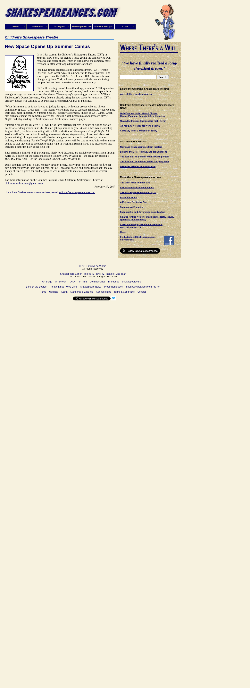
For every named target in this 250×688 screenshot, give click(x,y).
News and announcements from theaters (141, 147)
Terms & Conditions (124, 291)
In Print (83, 281)
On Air (73, 281)
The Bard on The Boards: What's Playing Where (144, 156)
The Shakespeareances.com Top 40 (138, 192)
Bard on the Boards (36, 286)
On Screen (61, 281)
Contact (142, 291)
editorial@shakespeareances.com (77, 192)
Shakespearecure (82, 26)
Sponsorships (103, 291)
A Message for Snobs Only (133, 202)
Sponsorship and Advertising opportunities (142, 212)
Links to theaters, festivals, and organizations (143, 152)
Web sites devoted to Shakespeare (137, 166)
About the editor (128, 197)
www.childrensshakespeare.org (136, 94)
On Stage (47, 281)
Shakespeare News (91, 286)
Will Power (37, 26)
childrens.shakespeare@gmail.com (24, 183)
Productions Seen (113, 286)
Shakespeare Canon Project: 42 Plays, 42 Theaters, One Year (93, 274)
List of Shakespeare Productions (137, 187)
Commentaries (97, 281)
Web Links (71, 286)
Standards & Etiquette (131, 207)
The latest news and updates (135, 182)
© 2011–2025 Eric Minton (92, 266)
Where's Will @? (103, 26)
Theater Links (56, 286)
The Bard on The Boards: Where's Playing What (144, 161)
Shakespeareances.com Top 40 (143, 286)
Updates (53, 291)
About (125, 26)
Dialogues (59, 26)
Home (15, 26)
